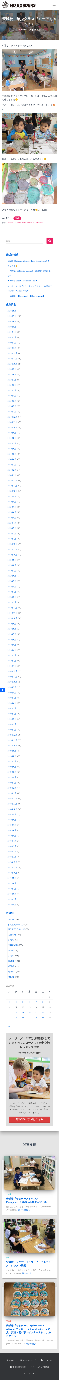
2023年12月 (12, 481)
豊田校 (11, 977)
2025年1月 (12, 412)
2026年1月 (12, 348)
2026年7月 (12, 316)
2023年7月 (12, 507)
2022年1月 (12, 602)
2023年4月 (12, 523)
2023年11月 (12, 486)
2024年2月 (12, 470)
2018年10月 (12, 809)
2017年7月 (12, 889)
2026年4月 (12, 332)
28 (36, 1018)
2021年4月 (12, 650)
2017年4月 (12, 905)
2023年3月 (12, 528)
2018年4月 (12, 841)
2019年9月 (12, 751)
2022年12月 (12, 544)
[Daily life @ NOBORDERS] (20, 4)
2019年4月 (12, 777)
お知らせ (12, 935)
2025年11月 (12, 359)
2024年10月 (12, 427)
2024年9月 (12, 433)
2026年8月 (12, 311)
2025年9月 (12, 369)
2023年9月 (12, 496)
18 (16, 1012)
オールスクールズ (15, 925)
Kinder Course (20, 223)
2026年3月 (12, 337)
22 (43, 1012)
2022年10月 (12, 555)
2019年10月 (12, 745)
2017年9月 (12, 878)
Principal (11, 919)
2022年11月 (12, 549)
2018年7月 (12, 825)
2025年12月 (12, 353)
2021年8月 (12, 629)
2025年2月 (12, 406)
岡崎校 (11, 961)
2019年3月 (12, 783)
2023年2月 (12, 534)
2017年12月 (12, 862)
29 (43, 1018)
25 (16, 1018)
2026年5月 (12, 327)
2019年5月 (12, 772)
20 (29, 1012)
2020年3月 (12, 719)
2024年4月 (12, 459)
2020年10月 (12, 682)
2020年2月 (12, 724)
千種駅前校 (13, 945)
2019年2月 (12, 788)
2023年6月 (12, 512)
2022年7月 (12, 571)
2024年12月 (12, 417)
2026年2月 (12, 343)
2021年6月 (12, 640)
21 (36, 1012)
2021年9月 (12, 624)
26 (23, 1018)
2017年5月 (12, 899)
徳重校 (11, 966)
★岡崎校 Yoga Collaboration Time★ (22, 281)
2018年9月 (12, 814)
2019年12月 (12, 735)
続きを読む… (24, 1210)
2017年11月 (12, 867)
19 (23, 1012)
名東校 (11, 951)
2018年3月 (12, 846)
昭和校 (11, 972)
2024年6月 (12, 449)
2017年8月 (12, 883)
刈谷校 (11, 940)
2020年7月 (12, 698)
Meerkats (30, 223)
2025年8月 (12, 374)
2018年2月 (12, 851)
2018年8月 (12, 820)
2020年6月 (12, 703)
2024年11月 (12, 422)
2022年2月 (12, 597)
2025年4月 (12, 396)
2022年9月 (12, 560)
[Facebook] (2, 690)
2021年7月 (12, 634)
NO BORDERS (29, 1373)
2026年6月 (12, 321)
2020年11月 (12, 677)
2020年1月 (12, 730)
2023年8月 (12, 502)
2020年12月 (12, 671)
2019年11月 (12, 740)
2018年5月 (12, 836)
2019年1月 (12, 793)
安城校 (17, 218)
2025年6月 (12, 385)
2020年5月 (12, 708)
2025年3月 (12, 401)
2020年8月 (12, 693)
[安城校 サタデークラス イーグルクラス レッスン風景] (29, 1236)
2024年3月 (12, 465)
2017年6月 (12, 894)
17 (9, 1012)
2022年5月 (12, 581)
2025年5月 (12, 390)
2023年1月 (12, 539)
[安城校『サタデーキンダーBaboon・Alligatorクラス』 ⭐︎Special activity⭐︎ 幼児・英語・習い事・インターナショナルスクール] (29, 1299)
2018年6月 (12, 830)
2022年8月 (12, 565)
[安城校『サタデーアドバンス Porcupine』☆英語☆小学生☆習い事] (29, 1172)
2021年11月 (12, 613)
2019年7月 (12, 761)
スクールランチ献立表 (41, 1367)
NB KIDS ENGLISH (16, 929)
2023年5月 (12, 518)
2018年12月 (12, 798)
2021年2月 (12, 661)
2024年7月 (12, 443)
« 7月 (8, 1027)
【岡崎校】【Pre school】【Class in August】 (26, 296)
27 (29, 1018)
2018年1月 (12, 857)
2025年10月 (12, 364)
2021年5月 (12, 645)
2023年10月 (12, 491)
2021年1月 (12, 666)
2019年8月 (12, 756)
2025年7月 (12, 380)
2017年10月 (12, 873)
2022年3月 (12, 592)
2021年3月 (12, 655)
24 (9, 1018)
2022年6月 (12, 576)
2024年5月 (12, 454)
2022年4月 (12, 587)
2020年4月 (12, 714)
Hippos (10, 223)
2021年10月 (12, 618)
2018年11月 (12, 804)
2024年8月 (12, 438)
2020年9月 (12, 687)
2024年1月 (12, 475)
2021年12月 (12, 608)
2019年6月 (12, 767)
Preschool (39, 223)
